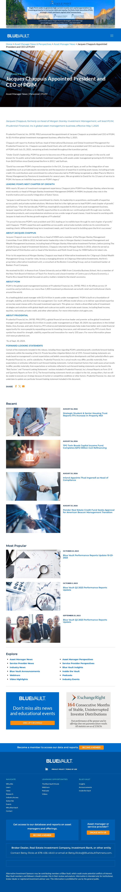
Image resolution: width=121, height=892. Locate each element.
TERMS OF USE (71, 769)
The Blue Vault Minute (50, 784)
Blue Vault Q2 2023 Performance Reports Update (85, 589)
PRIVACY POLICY (58, 769)
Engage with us (98, 832)
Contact (9, 811)
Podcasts (67, 675)
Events (8, 804)
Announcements (85, 787)
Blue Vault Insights (72, 667)
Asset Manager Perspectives (77, 659)
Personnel (34, 93)
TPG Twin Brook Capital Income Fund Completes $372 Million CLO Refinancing (85, 446)
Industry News (17, 667)
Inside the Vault (71, 671)
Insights (82, 784)
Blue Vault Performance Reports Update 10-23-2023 (88, 556)
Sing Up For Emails (32, 723)
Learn (8, 787)
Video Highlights (19, 679)
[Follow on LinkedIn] (48, 769)
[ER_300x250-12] (88, 729)
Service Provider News (22, 663)
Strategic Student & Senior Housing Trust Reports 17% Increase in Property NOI (85, 414)
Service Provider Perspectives (78, 663)
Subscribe (10, 801)
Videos (44, 794)
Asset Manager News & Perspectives (32, 44)
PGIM (44, 93)
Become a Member (91, 747)
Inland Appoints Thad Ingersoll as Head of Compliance (85, 479)
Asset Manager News (64, 44)
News (8, 791)
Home (9, 44)
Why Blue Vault (12, 807)
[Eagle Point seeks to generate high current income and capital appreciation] (60, 28)
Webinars (15, 675)
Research (9, 794)
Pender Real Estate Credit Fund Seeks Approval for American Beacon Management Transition (89, 511)
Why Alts (9, 784)
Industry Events (70, 679)
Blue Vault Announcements (25, 671)
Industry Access (12, 797)
